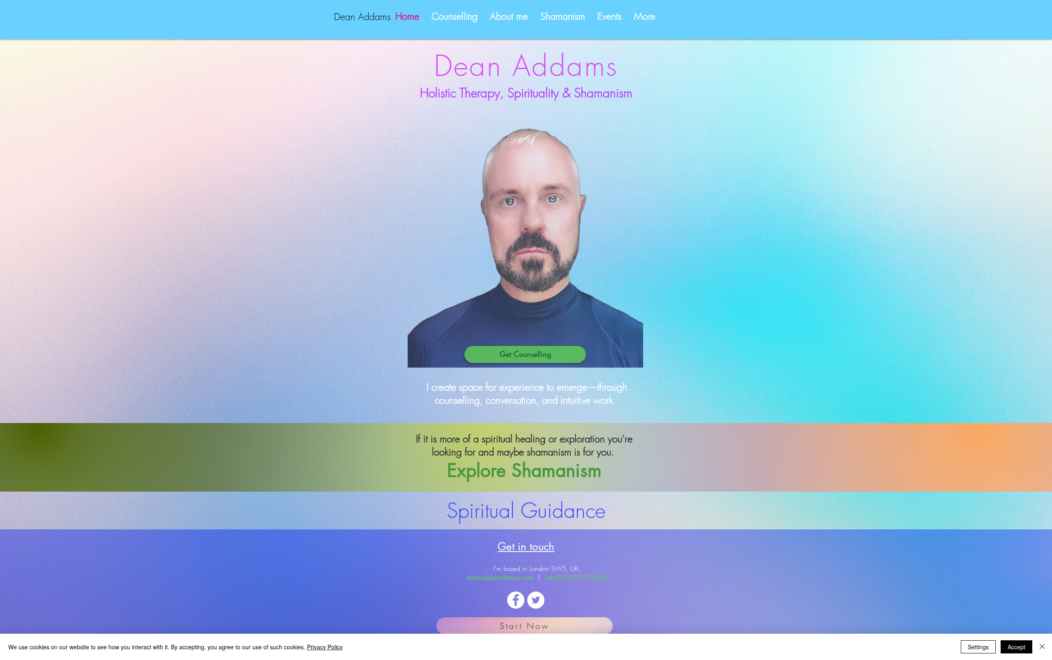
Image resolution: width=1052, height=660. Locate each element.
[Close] (1042, 646)
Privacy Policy (325, 647)
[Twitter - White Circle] (535, 600)
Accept (1016, 647)
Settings (978, 647)
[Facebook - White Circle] (515, 600)
